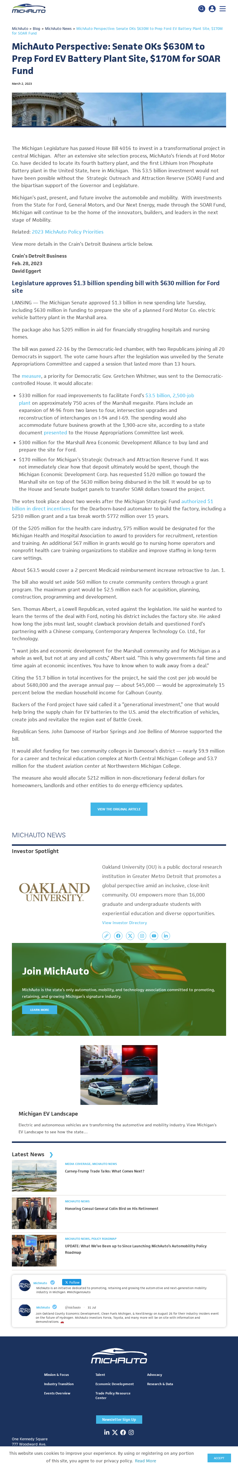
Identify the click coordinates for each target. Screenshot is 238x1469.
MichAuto (43, 1307)
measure (31, 376)
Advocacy (154, 1374)
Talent (100, 1374)
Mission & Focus (56, 1374)
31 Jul (92, 1307)
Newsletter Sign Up (119, 1419)
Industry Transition (59, 1384)
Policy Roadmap (103, 1239)
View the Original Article (119, 809)
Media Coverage (78, 1164)
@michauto (73, 1307)
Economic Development (114, 1384)
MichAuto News (104, 1164)
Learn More (39, 1010)
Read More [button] (145, 1460)
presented (55, 432)
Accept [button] (219, 1458)
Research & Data (160, 1384)
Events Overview (57, 1393)
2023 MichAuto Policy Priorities (67, 232)
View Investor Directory (124, 922)
